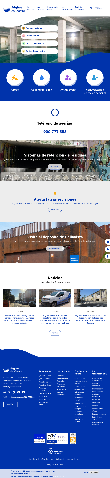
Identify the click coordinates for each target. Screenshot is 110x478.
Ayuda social (61, 389)
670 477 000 (17, 383)
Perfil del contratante (79, 8)
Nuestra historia (45, 382)
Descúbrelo (55, 167)
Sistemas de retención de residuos (79, 392)
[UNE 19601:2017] (39, 439)
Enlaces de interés (43, 403)
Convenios (96, 402)
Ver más (55, 333)
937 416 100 (25, 380)
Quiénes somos (45, 376)
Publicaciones (44, 399)
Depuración (78, 397)
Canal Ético (10, 404)
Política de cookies (47, 459)
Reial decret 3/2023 (97, 418)
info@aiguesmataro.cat (12, 387)
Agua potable (79, 378)
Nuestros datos (45, 385)
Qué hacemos (44, 379)
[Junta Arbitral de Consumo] (73, 439)
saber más (55, 209)
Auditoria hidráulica (96, 395)
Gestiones (60, 376)
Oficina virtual (32, 35)
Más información (55, 249)
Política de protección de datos (68, 459)
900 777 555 (55, 131)
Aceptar (85, 472)
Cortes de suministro (35, 51)
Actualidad (43, 396)
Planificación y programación (97, 390)
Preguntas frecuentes (61, 385)
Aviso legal (33, 459)
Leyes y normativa (99, 414)
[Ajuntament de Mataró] (55, 451)
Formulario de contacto (97, 423)
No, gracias (94, 472)
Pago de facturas (34, 28)
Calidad (95, 406)
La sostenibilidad (45, 393)
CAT (96, 8)
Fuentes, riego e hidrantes (80, 382)
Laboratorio (78, 403)
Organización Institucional (97, 379)
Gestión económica (96, 384)
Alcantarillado (79, 387)
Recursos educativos (78, 413)
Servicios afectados (61, 393)
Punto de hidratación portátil (78, 419)
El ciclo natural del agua (80, 407)
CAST (101, 8)
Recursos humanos (42, 389)
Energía (77, 400)
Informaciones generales (62, 380)
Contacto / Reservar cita (37, 43)
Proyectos (96, 399)
